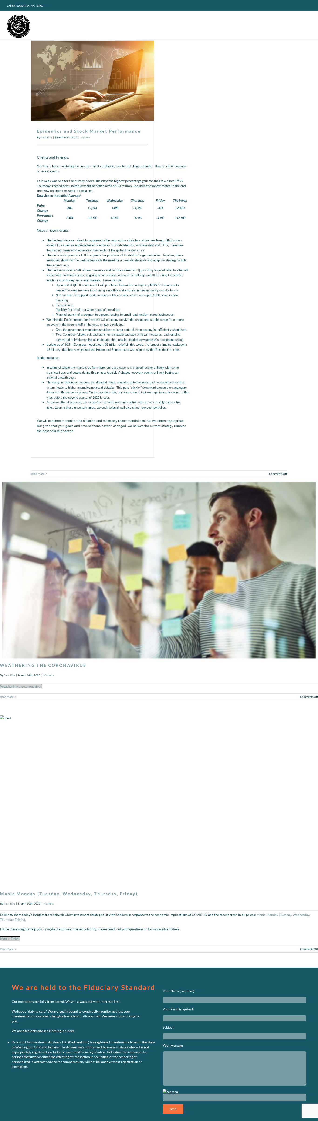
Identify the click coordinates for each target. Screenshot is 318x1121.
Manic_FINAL (10, 939)
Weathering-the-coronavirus (21, 686)
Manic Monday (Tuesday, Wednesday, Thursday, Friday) (69, 893)
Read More (37, 473)
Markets (86, 137)
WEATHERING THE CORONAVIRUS (43, 665)
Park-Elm (46, 137)
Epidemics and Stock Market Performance (89, 131)
